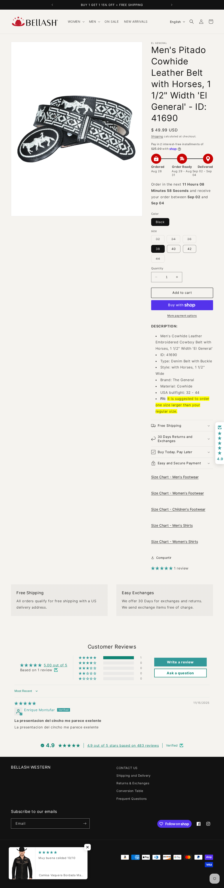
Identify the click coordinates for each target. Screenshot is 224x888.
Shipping (157, 136)
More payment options (182, 315)
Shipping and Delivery (133, 775)
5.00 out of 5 (55, 665)
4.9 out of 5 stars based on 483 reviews (123, 745)
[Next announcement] (172, 5)
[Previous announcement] (52, 5)
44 (160, 259)
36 (191, 240)
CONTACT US (127, 768)
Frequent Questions (131, 798)
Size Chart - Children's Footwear (178, 509)
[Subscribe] (84, 823)
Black (160, 222)
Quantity (157, 268)
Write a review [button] (180, 662)
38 (158, 249)
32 (160, 240)
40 (174, 249)
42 (189, 249)
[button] (75, 21)
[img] (25, 703)
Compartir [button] (164, 557)
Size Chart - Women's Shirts (174, 541)
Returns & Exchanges (132, 783)
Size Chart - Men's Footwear (175, 477)
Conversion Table (129, 791)
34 (175, 240)
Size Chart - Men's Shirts (172, 525)
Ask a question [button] (180, 673)
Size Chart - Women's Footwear (177, 493)
